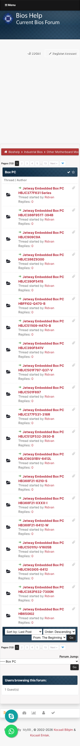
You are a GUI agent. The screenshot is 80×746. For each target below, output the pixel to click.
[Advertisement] (40, 102)
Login (35, 53)
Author (22, 180)
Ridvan (49, 197)
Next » (53, 163)
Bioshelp (14, 152)
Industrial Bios (33, 152)
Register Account (64, 53)
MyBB (27, 729)
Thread (9, 180)
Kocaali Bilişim (63, 729)
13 (45, 163)
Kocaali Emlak (39, 735)
